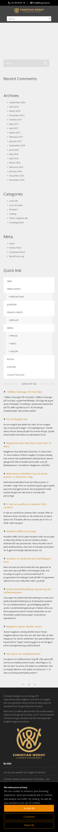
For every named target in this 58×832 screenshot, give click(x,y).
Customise (29, 816)
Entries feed (15, 247)
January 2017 (15, 141)
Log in (12, 243)
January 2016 (15, 171)
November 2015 (16, 179)
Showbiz (13, 209)
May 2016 (13, 154)
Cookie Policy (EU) (15, 374)
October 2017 (15, 119)
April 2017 (14, 128)
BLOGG (10, 359)
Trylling (12, 213)
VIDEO (13, 343)
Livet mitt (13, 200)
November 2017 (16, 115)
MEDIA (10, 327)
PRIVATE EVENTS (15, 312)
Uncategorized (16, 222)
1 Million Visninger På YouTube (24, 391)
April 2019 (14, 106)
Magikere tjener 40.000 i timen (24, 626)
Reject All (29, 825)
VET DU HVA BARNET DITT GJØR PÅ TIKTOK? (24, 772)
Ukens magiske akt (18, 218)
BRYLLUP (14, 320)
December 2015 (16, 175)
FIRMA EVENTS (14, 288)
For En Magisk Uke (17, 419)
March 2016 (14, 162)
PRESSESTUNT (17, 296)
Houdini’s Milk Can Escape (21, 531)
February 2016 (16, 167)
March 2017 (14, 132)
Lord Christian (16, 205)
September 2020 (17, 102)
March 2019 (14, 111)
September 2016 (17, 145)
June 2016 (14, 149)
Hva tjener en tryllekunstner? (23, 653)
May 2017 (13, 124)
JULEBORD (12, 304)
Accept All (29, 808)
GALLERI (14, 351)
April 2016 (14, 158)
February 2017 (16, 136)
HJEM (9, 281)
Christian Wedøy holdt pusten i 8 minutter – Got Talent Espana (26, 781)
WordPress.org (16, 256)
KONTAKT (11, 366)
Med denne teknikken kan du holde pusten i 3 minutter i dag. (26, 475)
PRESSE (14, 335)
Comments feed (17, 252)
